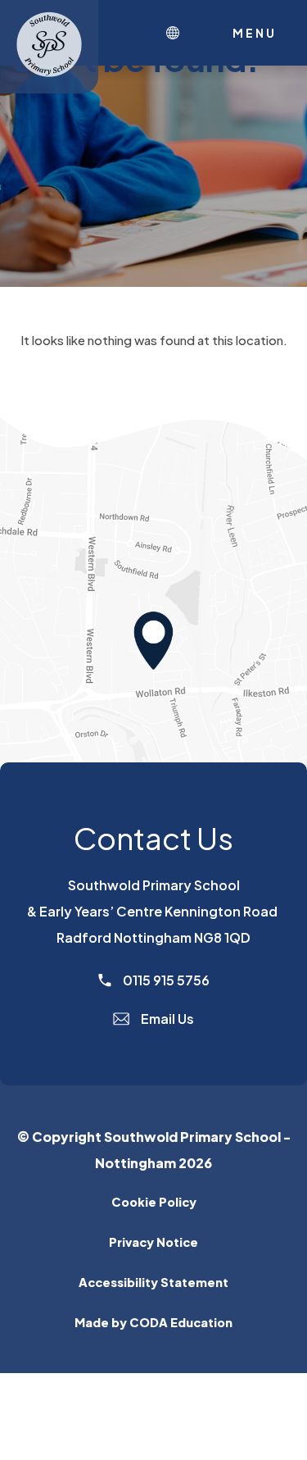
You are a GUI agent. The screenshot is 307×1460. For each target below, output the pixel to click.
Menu (255, 32)
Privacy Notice (153, 1242)
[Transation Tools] (176, 32)
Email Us (166, 1018)
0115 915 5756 (165, 980)
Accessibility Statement (153, 1282)
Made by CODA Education (182, 1322)
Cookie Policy (153, 1201)
